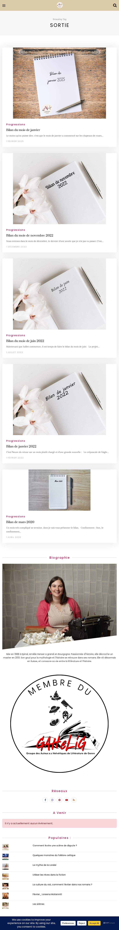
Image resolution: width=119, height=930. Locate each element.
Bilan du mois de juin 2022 (25, 341)
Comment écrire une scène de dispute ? (55, 845)
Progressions (15, 124)
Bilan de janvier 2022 (21, 447)
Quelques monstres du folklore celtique (54, 855)
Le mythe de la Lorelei (44, 865)
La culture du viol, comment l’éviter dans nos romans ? (62, 884)
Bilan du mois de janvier (23, 130)
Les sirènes (38, 904)
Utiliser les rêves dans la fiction (49, 874)
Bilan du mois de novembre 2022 (29, 236)
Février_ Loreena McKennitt (47, 894)
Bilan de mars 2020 (20, 522)
